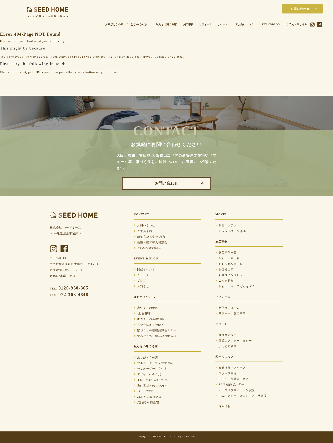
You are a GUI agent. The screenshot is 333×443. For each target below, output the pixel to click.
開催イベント (146, 269)
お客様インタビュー (232, 275)
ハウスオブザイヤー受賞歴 (237, 390)
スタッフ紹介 (228, 373)
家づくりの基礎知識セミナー (157, 330)
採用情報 (225, 406)
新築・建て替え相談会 (152, 242)
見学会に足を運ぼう (150, 324)
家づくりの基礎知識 (150, 319)
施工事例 (188, 24)
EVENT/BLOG (271, 24)
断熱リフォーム (229, 307)
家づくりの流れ (147, 307)
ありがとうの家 (114, 24)
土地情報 (143, 313)
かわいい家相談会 (149, 248)
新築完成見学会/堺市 (151, 236)
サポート (222, 24)
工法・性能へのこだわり (153, 379)
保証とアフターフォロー (235, 340)
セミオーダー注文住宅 (152, 368)
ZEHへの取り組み (149, 396)
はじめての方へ (140, 24)
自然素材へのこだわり (152, 385)
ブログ (141, 280)
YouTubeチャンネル (232, 231)
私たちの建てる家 (166, 24)
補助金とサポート (231, 335)
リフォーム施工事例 (232, 313)
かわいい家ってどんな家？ (237, 286)
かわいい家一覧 (229, 258)
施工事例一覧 (228, 252)
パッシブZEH (146, 391)
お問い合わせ (300, 8)
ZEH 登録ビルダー (231, 384)
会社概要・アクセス (232, 367)
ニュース (143, 275)
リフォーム (205, 24)
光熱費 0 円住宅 (148, 402)
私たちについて (244, 24)
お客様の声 (226, 269)
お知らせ (143, 286)
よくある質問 (228, 346)
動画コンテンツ (229, 225)
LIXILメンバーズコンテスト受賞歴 (243, 395)
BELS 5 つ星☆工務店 (234, 379)
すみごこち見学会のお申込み (157, 336)
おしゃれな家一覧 (231, 264)
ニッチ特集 (226, 280)
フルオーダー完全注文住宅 (155, 363)
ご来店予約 (144, 231)
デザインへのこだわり (152, 374)
